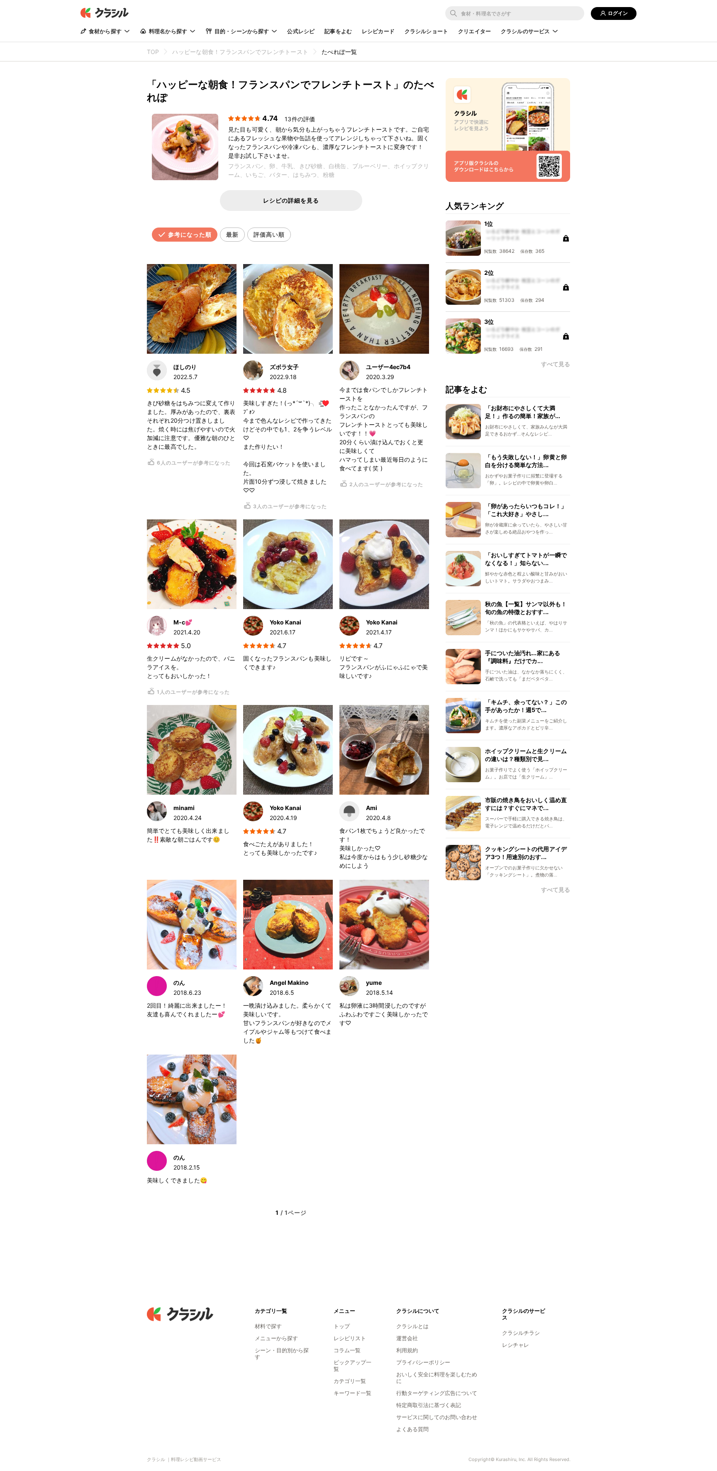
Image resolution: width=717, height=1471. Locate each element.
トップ (342, 1326)
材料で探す (268, 1326)
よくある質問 (412, 1429)
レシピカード (378, 31)
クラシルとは (412, 1326)
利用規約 (407, 1350)
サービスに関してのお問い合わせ (436, 1417)
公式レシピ (301, 31)
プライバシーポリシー (423, 1362)
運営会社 (407, 1338)
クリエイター (474, 31)
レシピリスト (350, 1338)
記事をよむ (338, 31)
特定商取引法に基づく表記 (428, 1405)
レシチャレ (515, 1344)
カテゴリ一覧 (350, 1381)
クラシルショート (426, 31)
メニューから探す (276, 1338)
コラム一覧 (347, 1350)
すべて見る (555, 890)
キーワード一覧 (352, 1393)
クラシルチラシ (521, 1332)
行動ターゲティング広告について (436, 1393)
